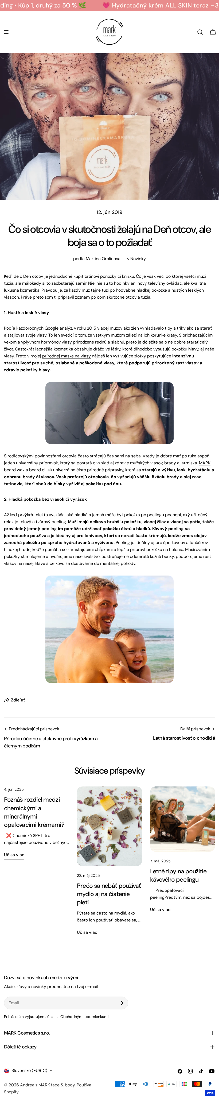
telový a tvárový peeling (42, 521)
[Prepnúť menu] (6, 32)
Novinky (138, 258)
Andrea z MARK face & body (47, 1085)
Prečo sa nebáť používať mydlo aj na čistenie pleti (109, 894)
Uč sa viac (14, 855)
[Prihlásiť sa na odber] (122, 1003)
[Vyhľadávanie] (200, 32)
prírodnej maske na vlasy (66, 356)
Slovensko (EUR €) (29, 1070)
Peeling (123, 542)
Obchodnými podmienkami (84, 1016)
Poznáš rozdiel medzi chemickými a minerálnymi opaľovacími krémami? (34, 812)
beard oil (37, 470)
